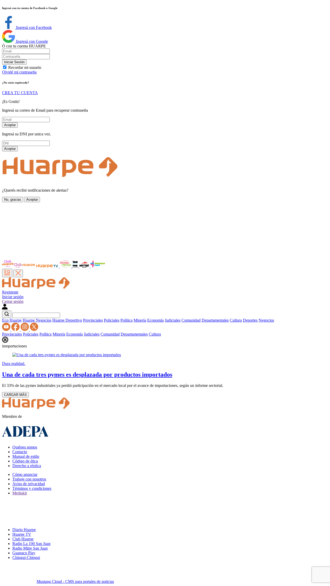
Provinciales (93, 320)
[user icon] (4, 308)
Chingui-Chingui (26, 557)
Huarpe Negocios (37, 320)
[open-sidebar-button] (7, 273)
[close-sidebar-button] (18, 273)
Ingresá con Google (31, 41)
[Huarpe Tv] (48, 266)
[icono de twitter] (34, 329)
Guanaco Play (23, 553)
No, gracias (12, 199)
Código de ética (25, 461)
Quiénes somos (24, 447)
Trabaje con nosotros (29, 479)
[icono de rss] (6, 329)
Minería (140, 320)
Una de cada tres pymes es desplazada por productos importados (87, 374)
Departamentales (215, 320)
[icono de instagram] (25, 329)
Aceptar (10, 125)
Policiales (111, 320)
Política (126, 320)
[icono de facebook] (16, 329)
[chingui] (66, 266)
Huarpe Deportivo (67, 320)
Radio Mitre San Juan (30, 548)
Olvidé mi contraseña (19, 72)
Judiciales (172, 320)
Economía (155, 320)
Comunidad (191, 320)
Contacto (19, 452)
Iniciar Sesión (14, 62)
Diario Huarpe (24, 529)
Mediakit (19, 493)
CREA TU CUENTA (20, 93)
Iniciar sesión (12, 297)
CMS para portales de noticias (75, 581)
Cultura (236, 320)
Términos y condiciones (31, 488)
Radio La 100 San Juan (31, 543)
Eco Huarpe (12, 320)
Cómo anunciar (24, 474)
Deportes (250, 320)
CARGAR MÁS (15, 395)
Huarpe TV (21, 534)
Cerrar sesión (12, 301)
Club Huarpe (23, 539)
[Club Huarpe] (19, 266)
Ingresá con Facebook (33, 27)
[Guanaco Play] (97, 266)
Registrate (10, 292)
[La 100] (75, 266)
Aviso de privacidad (28, 484)
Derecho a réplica (26, 465)
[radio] (84, 266)
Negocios (266, 320)
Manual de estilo (25, 456)
